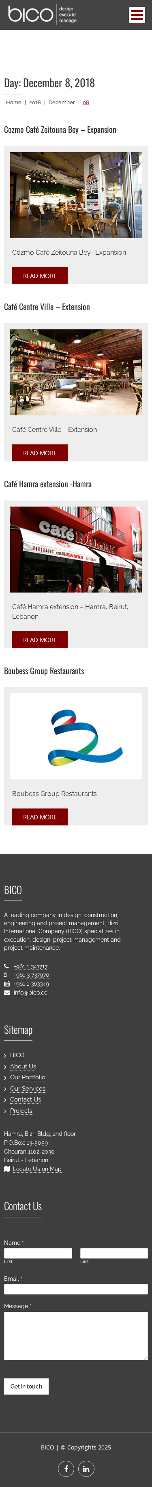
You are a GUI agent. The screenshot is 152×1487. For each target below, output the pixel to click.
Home (13, 102)
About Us (23, 1066)
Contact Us (25, 1099)
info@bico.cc (30, 992)
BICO (17, 1055)
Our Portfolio (27, 1077)
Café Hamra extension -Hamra (48, 484)
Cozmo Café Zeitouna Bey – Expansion (60, 129)
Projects (21, 1110)
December (62, 102)
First (8, 1261)
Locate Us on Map (37, 1168)
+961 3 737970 (31, 974)
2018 (35, 102)
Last (84, 1261)
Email (13, 1278)
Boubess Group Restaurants (44, 670)
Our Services (27, 1088)
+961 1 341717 (30, 966)
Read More (40, 276)
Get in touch (26, 1386)
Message (18, 1306)
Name (14, 1242)
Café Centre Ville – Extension (47, 306)
